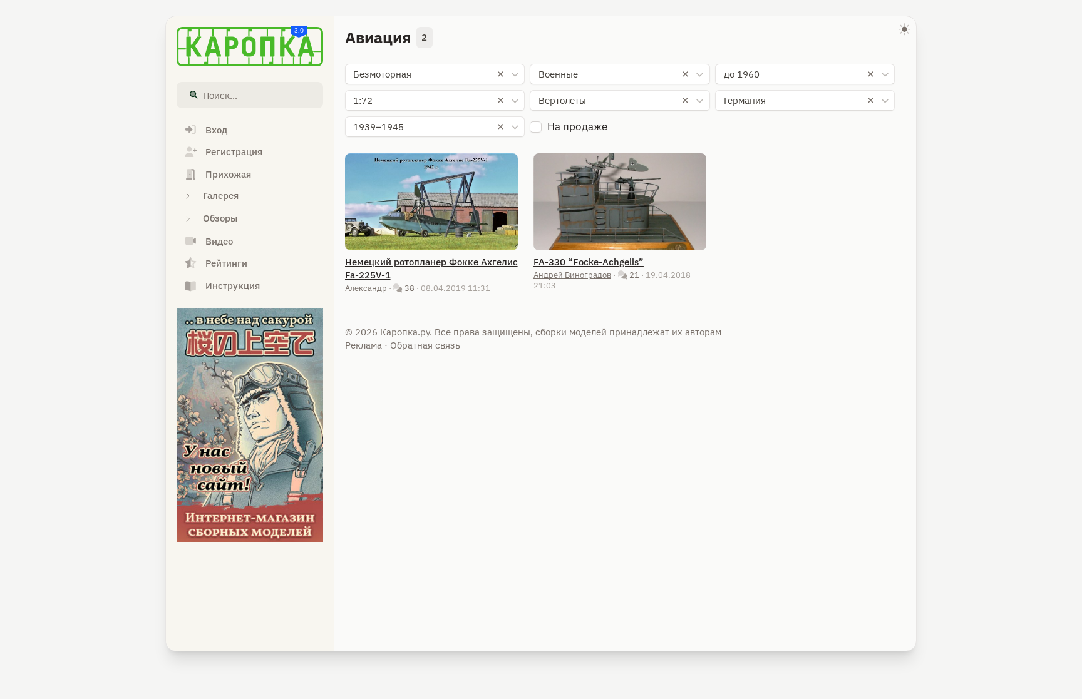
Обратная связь (425, 345)
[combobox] (435, 74)
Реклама (363, 345)
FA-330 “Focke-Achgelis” (588, 262)
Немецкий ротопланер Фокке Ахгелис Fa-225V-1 (431, 268)
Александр (366, 288)
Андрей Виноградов (572, 275)
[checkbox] (536, 127)
